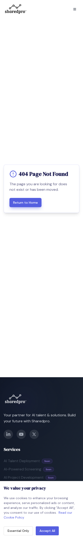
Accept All (47, 531)
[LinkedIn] (8, 434)
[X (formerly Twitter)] (34, 434)
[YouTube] (21, 434)
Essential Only (18, 531)
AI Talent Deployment (27, 460)
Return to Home (25, 202)
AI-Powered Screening (27, 469)
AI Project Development (29, 477)
